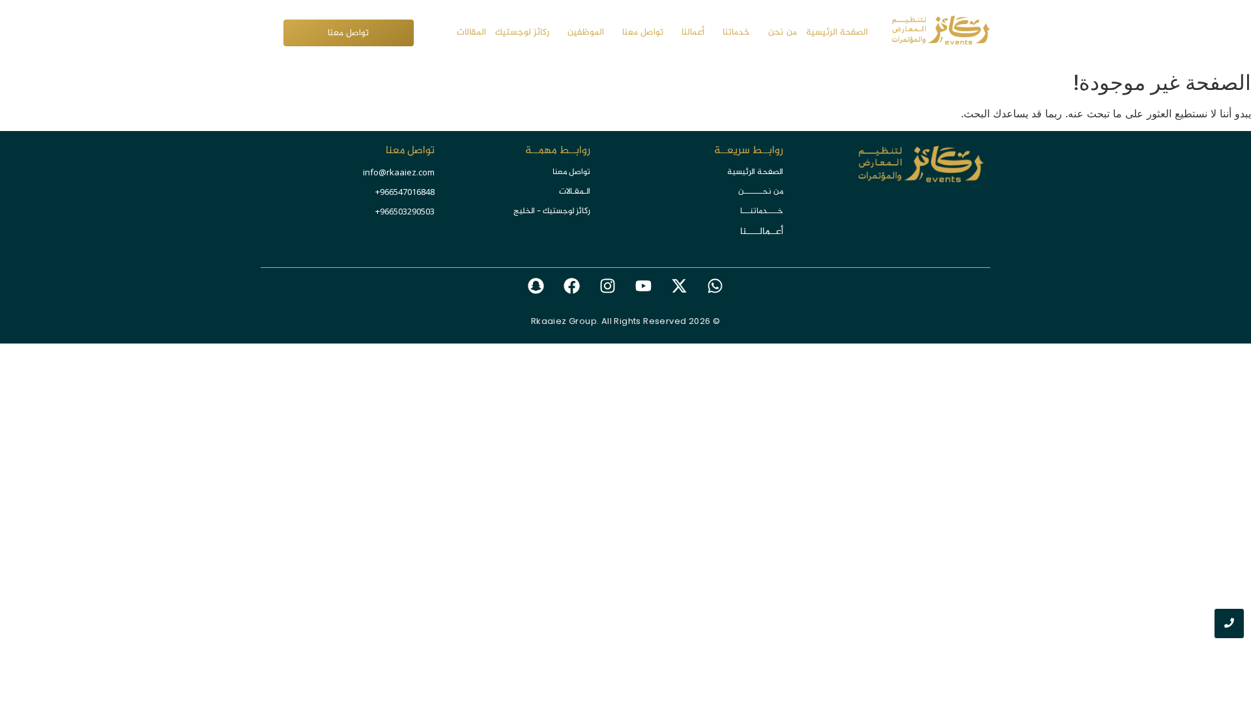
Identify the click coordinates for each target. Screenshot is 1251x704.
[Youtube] (643, 285)
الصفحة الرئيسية (755, 172)
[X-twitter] (679, 285)
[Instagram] (608, 285)
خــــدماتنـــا (761, 211)
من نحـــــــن (760, 191)
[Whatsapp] (715, 285)
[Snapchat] (536, 285)
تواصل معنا (571, 172)
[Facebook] (572, 285)
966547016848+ (405, 192)
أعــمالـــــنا (761, 232)
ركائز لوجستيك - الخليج (551, 211)
